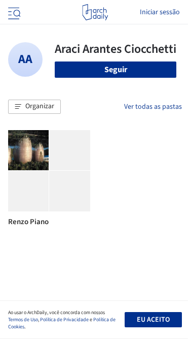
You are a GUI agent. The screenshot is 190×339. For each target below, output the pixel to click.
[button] (34, 107)
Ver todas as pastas (153, 107)
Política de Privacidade (64, 319)
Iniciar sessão (160, 12)
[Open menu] (13, 12)
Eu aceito (153, 320)
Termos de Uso (23, 319)
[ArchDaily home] (95, 12)
